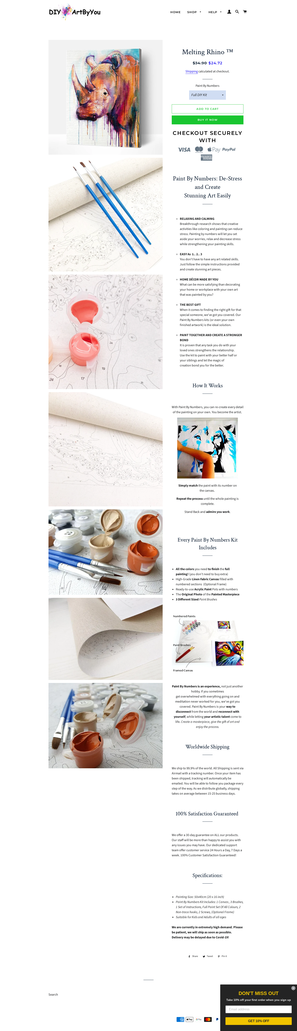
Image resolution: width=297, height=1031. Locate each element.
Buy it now (208, 119)
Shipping (191, 71)
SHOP (192, 12)
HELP (213, 12)
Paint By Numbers (207, 86)
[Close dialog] (293, 988)
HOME (175, 12)
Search (53, 994)
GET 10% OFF (258, 1021)
